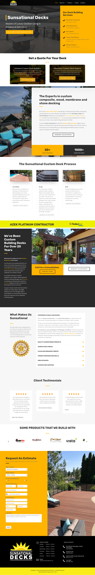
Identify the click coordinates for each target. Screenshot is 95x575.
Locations (82, 2)
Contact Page (47, 271)
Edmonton (8, 260)
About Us (62, 2)
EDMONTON (69, 552)
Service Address (10, 497)
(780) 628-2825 (69, 553)
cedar (60, 118)
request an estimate (79, 269)
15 (68, 261)
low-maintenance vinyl (71, 115)
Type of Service (10, 467)
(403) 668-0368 (69, 561)
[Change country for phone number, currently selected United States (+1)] (7, 494)
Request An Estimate (20, 205)
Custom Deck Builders (9, 269)
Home (56, 2)
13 (66, 261)
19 (73, 261)
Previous (8, 441)
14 (67, 261)
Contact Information (12, 484)
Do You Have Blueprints (12, 478)
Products (69, 2)
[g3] (63, 264)
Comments (9, 513)
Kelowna (24, 258)
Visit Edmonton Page (67, 78)
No (26, 480)
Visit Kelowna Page (28, 80)
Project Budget (10, 473)
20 (74, 261)
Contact (77, 2)
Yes (8, 480)
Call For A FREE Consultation (19, 32)
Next (86, 441)
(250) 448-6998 (69, 549)
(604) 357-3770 (69, 557)
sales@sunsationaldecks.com (46, 560)
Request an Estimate (63, 134)
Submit (8, 527)
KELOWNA (69, 546)
